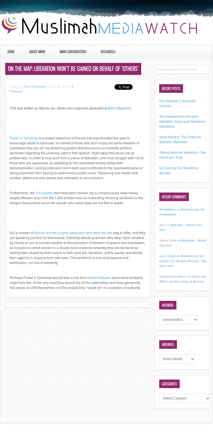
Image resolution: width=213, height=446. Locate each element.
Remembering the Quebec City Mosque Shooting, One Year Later (182, 260)
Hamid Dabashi (99, 277)
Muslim (39, 232)
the (104, 232)
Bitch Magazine (119, 108)
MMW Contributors (73, 51)
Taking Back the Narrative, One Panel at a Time (182, 155)
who (89, 232)
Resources (108, 51)
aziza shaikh (167, 255)
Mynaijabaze (167, 209)
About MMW (37, 51)
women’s (53, 232)
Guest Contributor (35, 86)
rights (64, 232)
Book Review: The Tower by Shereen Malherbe (180, 139)
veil (109, 232)
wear (97, 232)
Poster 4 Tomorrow (24, 137)
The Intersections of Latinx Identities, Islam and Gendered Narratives (182, 121)
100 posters (44, 192)
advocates (77, 232)
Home (11, 51)
